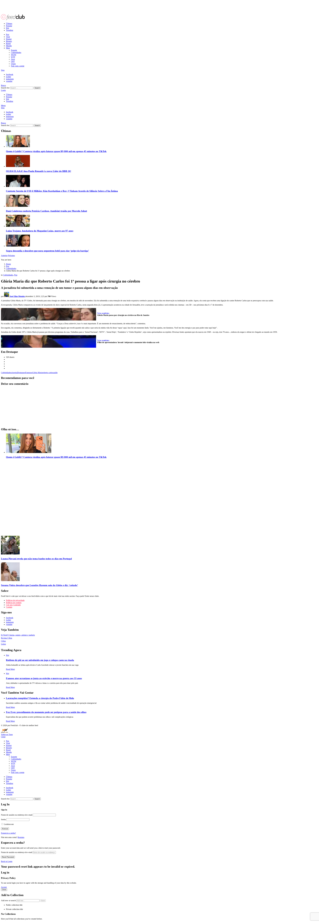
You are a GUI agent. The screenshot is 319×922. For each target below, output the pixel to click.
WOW (13, 55)
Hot (7, 28)
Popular (9, 26)
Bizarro (9, 41)
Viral (8, 37)
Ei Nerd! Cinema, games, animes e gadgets (18, 635)
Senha (3, 819)
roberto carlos (47, 373)
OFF (13, 61)
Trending (9, 30)
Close (3, 737)
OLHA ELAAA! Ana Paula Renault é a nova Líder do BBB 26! (38, 171)
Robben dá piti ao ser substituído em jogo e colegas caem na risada (40, 660)
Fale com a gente (17, 66)
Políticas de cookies (13, 603)
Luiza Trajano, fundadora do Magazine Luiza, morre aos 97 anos (39, 231)
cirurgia (14, 373)
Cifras (3, 641)
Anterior (4, 255)
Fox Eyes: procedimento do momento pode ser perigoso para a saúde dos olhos (46, 712)
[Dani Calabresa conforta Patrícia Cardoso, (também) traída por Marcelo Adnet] (162, 201)
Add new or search (8, 900)
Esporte (14, 50)
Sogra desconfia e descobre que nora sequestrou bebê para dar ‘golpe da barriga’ (47, 250)
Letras (3, 644)
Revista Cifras (6, 638)
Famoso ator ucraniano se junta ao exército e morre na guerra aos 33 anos (44, 678)
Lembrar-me (8, 824)
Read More (10, 669)
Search (37, 88)
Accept (4, 887)
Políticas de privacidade (15, 600)
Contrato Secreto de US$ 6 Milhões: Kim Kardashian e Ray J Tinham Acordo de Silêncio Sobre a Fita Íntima (62, 191)
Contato (9, 607)
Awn (13, 59)
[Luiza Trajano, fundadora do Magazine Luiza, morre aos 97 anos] (162, 221)
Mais (8, 48)
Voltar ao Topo (7, 734)
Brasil (8, 43)
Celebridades (16, 52)
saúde (55, 373)
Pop (7, 34)
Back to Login (6, 861)
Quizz (13, 64)
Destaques (21, 373)
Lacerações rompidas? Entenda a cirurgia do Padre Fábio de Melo (40, 698)
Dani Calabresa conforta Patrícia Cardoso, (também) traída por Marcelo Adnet (46, 211)
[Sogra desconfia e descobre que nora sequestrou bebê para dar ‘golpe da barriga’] (162, 241)
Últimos (9, 23)
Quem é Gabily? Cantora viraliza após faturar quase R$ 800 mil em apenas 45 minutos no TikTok (56, 151)
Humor (9, 39)
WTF (13, 57)
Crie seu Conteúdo (13, 605)
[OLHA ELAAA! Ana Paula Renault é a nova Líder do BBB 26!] (162, 161)
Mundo (9, 46)
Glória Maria (37, 373)
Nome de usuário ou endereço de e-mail (16, 815)
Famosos (28, 373)
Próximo (11, 255)
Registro (21, 837)
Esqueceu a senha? (8, 833)
